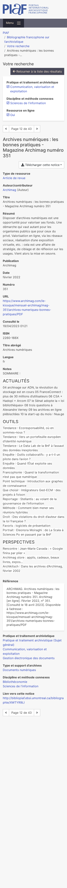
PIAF (6, 33)
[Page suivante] (37, 128)
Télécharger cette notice (42, 165)
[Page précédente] (6, 128)
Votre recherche (18, 46)
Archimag (9, 190)
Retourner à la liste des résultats (38, 71)
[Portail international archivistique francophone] (33, 9)
